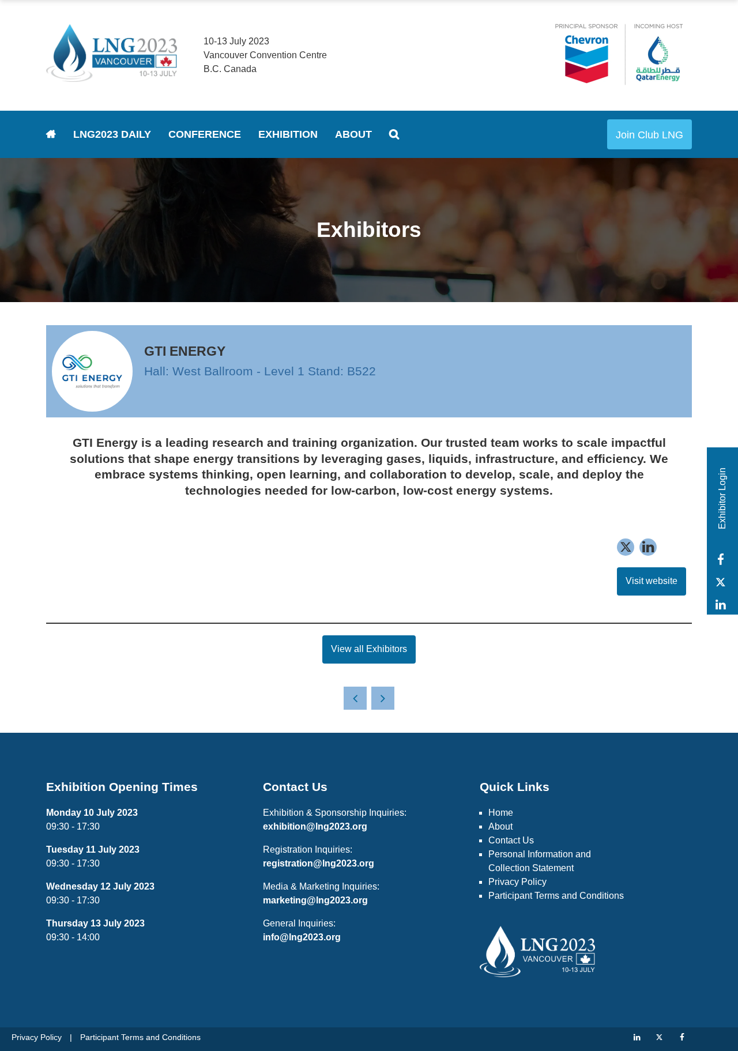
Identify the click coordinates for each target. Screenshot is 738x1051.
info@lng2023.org (302, 937)
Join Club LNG (649, 135)
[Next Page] (382, 698)
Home (51, 134)
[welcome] (111, 77)
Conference (204, 134)
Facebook (720, 559)
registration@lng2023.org (318, 863)
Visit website (651, 581)
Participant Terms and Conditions (556, 896)
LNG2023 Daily (112, 134)
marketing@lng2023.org (315, 900)
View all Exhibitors (369, 649)
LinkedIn (720, 604)
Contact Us (511, 840)
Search (394, 134)
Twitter (720, 582)
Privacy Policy (517, 882)
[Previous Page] (355, 698)
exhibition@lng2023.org (315, 826)
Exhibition (288, 134)
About (353, 134)
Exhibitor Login (722, 498)
